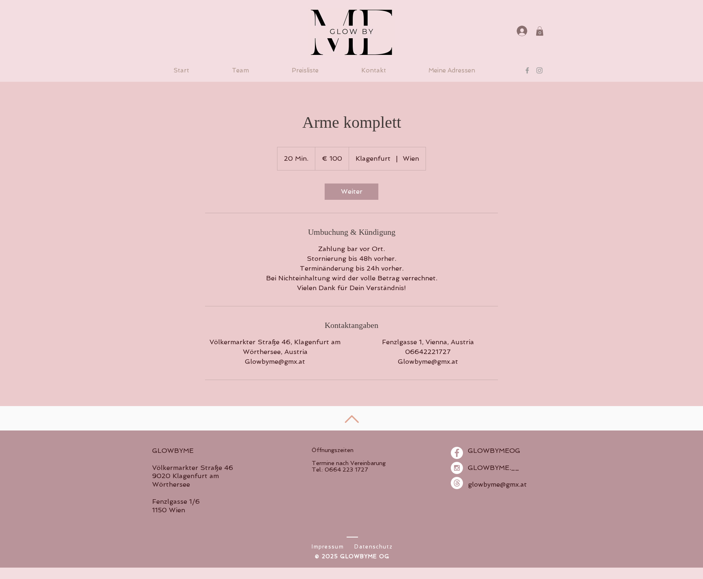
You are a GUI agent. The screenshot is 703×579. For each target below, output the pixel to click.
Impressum (328, 547)
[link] (351, 192)
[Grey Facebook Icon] (527, 70)
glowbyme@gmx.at (497, 484)
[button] (540, 31)
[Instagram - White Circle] (457, 468)
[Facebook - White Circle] (457, 453)
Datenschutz (373, 547)
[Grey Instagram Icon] (539, 70)
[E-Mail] (457, 483)
